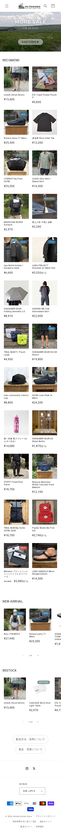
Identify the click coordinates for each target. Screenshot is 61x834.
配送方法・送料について (30, 739)
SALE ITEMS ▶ (30, 41)
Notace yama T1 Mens (15, 138)
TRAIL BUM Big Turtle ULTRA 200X (14, 529)
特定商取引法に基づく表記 (24, 821)
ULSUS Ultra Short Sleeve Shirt (41, 180)
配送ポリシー (26, 827)
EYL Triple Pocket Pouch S (44, 96)
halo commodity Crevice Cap (16, 396)
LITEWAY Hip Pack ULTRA (13, 180)
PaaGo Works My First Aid (43, 529)
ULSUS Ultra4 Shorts (14, 95)
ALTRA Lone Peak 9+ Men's (42, 396)
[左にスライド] (23, 655)
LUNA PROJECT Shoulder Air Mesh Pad (43, 266)
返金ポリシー (46, 821)
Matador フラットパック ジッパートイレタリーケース (16, 574)
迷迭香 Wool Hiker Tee (43, 138)
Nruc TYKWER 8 (12, 634)
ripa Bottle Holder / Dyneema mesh (13, 266)
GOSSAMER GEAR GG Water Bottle (42, 440)
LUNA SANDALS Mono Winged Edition (43, 572)
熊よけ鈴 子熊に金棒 (42, 222)
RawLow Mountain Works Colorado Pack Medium (43, 485)
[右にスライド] (38, 655)
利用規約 (40, 827)
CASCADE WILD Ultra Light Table (39, 704)
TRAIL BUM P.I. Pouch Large (14, 353)
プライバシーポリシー (46, 816)
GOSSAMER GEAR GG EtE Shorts (44, 353)
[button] (7, 6)
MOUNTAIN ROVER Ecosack (13, 223)
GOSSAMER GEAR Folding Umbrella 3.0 (14, 310)
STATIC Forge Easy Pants (13, 483)
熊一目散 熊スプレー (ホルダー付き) (15, 440)
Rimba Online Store (22, 816)
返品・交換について (30, 749)
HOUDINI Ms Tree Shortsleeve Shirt (40, 310)
